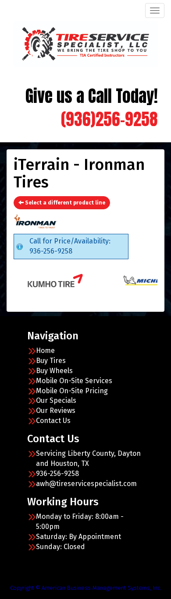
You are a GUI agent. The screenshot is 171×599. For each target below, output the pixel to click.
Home (45, 350)
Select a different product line (64, 203)
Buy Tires (51, 360)
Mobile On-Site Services (74, 381)
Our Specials (56, 400)
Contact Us (53, 420)
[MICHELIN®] (138, 280)
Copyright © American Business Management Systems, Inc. (85, 588)
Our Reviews (55, 410)
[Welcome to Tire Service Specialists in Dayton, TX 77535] (85, 43)
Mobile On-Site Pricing (72, 391)
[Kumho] (46, 280)
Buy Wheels (54, 370)
